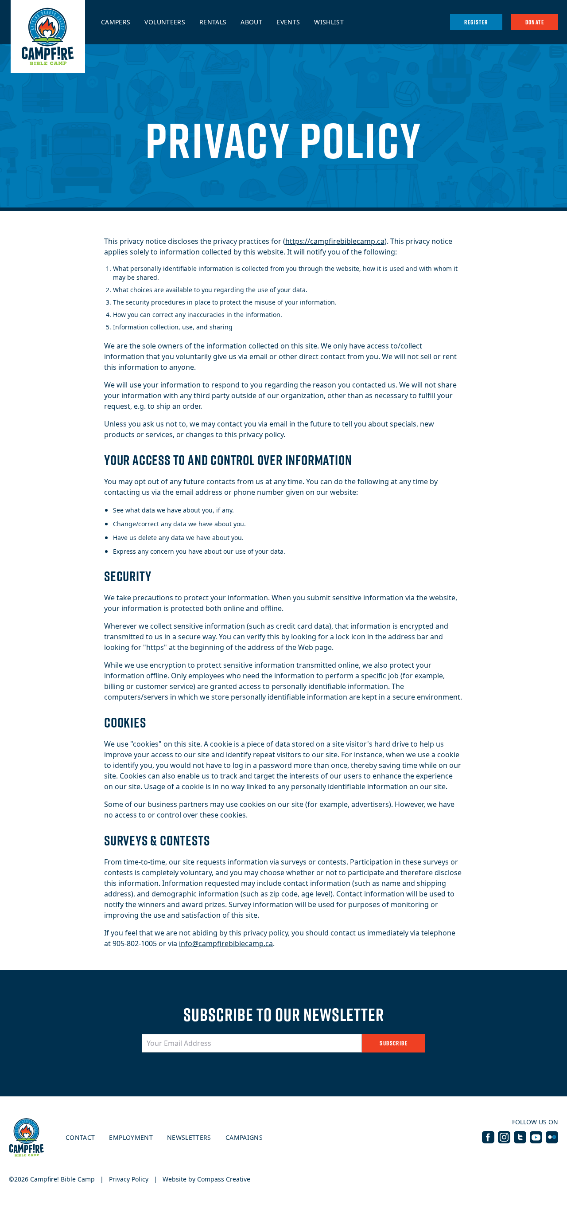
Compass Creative (223, 1179)
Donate (534, 22)
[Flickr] (552, 1137)
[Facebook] (488, 1137)
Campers (115, 22)
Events (288, 22)
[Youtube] (536, 1137)
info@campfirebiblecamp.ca (226, 943)
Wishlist (329, 22)
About (251, 22)
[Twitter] (520, 1137)
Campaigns (244, 1137)
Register (476, 22)
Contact (80, 1137)
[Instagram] (504, 1137)
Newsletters (189, 1137)
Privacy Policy (128, 1179)
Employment (131, 1137)
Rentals (212, 22)
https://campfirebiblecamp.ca (334, 241)
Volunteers (164, 22)
